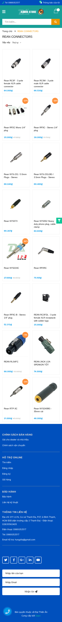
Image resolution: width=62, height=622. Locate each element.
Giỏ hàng (6, 479)
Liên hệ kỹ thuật (10, 502)
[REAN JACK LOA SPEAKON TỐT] (46, 344)
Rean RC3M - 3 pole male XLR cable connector (43, 83)
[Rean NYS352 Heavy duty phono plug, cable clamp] (46, 204)
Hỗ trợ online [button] (12, 457)
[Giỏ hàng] (56, 13)
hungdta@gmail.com (25, 539)
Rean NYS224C (11, 268)
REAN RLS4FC (11, 361)
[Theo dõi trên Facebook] (13, 560)
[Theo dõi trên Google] (22, 560)
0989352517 (14, 2)
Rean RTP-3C (10, 408)
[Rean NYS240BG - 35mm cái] (46, 391)
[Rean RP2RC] (46, 251)
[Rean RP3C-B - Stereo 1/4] (16, 297)
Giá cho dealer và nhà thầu (15, 439)
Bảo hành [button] (9, 491)
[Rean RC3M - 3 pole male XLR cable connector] (46, 63)
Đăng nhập (7, 468)
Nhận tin (30, 591)
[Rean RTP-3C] (16, 391)
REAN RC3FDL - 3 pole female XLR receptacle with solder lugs (45, 317)
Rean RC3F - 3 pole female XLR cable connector (13, 83)
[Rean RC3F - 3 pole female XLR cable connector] (16, 63)
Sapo (37, 615)
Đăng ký (6, 473)
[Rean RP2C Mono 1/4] (16, 110)
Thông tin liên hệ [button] (14, 512)
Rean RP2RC (40, 268)
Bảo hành (6, 496)
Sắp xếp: (6, 42)
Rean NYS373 (10, 221)
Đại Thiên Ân (41, 612)
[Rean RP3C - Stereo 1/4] (46, 110)
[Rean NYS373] (16, 204)
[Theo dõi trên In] (30, 560)
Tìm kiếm (6, 462)
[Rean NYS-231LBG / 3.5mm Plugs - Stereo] (46, 157)
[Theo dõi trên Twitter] (5, 560)
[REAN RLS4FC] (16, 344)
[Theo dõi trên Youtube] (38, 560)
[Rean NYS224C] (16, 251)
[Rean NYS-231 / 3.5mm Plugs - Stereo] (16, 157)
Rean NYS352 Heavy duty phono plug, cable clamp (45, 224)
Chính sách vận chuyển (13, 445)
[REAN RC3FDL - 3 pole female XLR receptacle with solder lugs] (46, 297)
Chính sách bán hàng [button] (17, 434)
